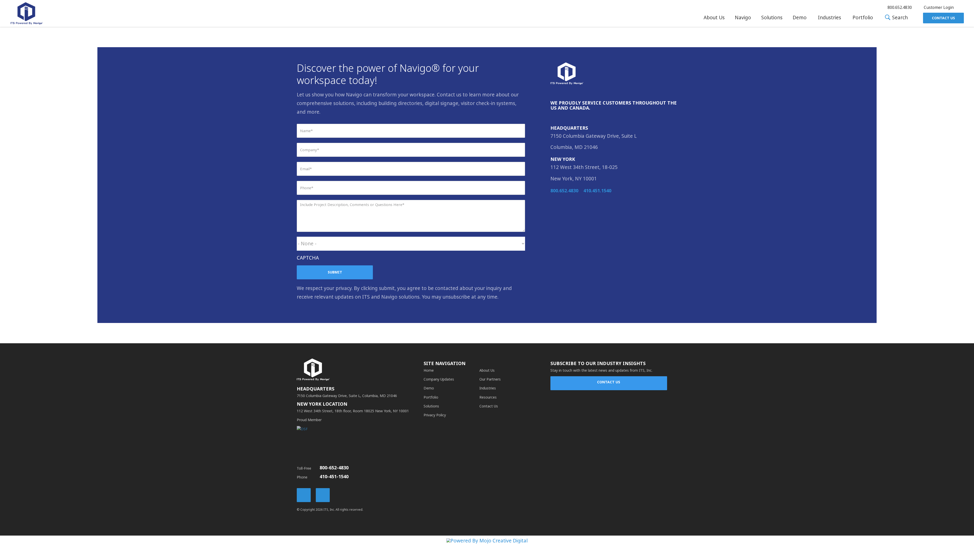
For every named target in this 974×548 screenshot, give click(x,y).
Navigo (743, 17)
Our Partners (490, 379)
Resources (488, 397)
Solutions (771, 17)
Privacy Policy (435, 415)
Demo (800, 17)
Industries (829, 17)
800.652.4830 (564, 190)
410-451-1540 (334, 476)
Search (899, 18)
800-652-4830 (334, 468)
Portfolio (863, 17)
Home (429, 370)
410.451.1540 (597, 190)
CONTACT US (608, 382)
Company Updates (439, 379)
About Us (714, 17)
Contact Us (943, 18)
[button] (714, 17)
